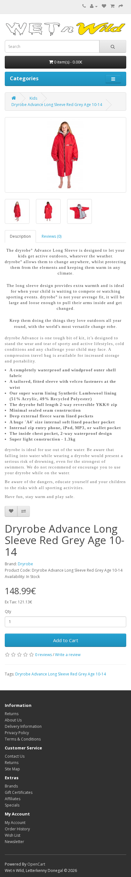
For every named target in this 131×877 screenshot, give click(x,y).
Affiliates (12, 798)
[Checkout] (121, 6)
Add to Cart (65, 640)
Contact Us (14, 756)
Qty (8, 611)
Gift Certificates (18, 792)
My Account (15, 822)
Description (20, 236)
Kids (33, 98)
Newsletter (14, 841)
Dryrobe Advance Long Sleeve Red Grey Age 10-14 (56, 104)
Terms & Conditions (23, 739)
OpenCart (36, 864)
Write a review (67, 654)
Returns (11, 713)
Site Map (12, 769)
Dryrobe (25, 564)
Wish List (12, 835)
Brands (11, 786)
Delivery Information (23, 726)
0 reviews (43, 654)
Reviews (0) (51, 236)
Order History (17, 829)
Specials (12, 805)
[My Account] (94, 6)
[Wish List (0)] (104, 6)
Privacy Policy (17, 732)
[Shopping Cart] (112, 6)
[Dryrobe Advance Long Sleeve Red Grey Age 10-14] (65, 155)
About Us (13, 720)
